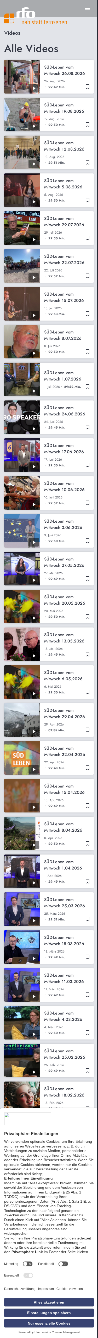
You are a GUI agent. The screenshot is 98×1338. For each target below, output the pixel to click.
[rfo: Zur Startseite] (35, 15)
